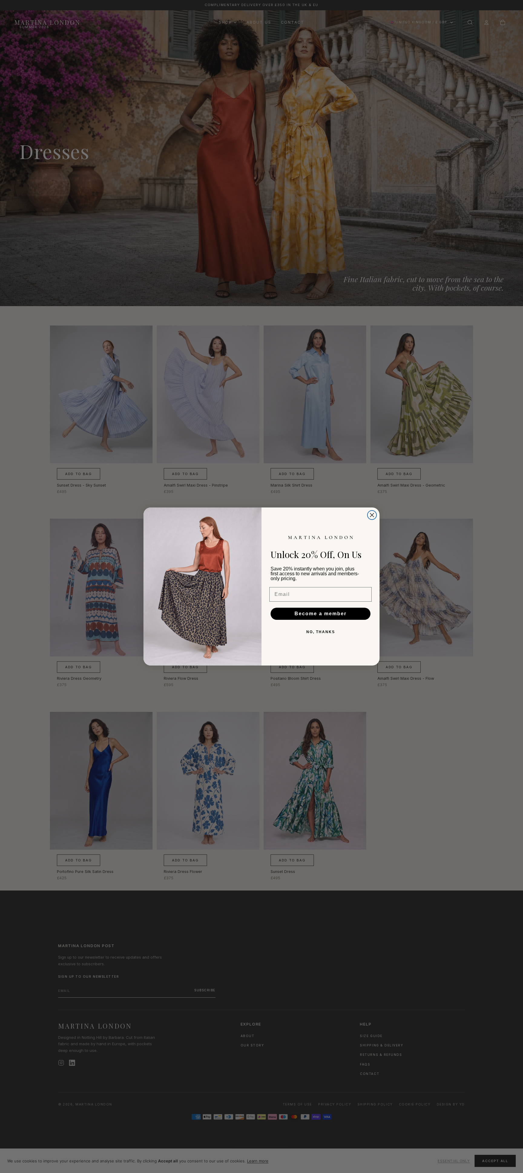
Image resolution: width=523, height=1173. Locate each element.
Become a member (320, 613)
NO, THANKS (320, 632)
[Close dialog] (372, 515)
